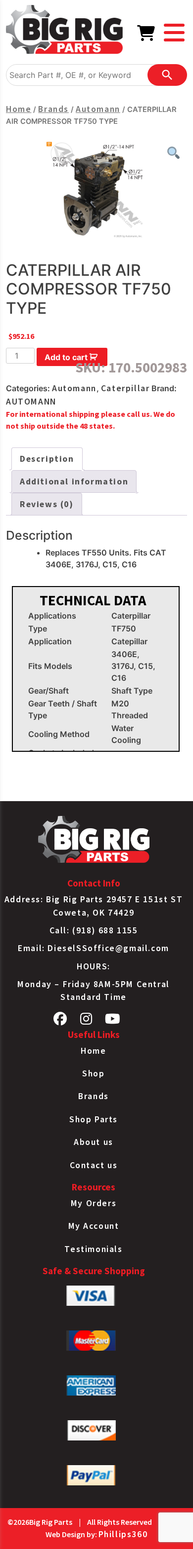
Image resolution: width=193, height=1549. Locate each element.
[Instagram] (86, 1021)
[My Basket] (146, 36)
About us (93, 1142)
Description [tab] (47, 458)
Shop (93, 1073)
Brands (53, 109)
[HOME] (64, 31)
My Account (93, 1225)
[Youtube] (113, 1021)
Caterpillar (125, 388)
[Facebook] (60, 1021)
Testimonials (93, 1249)
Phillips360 (123, 1534)
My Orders (93, 1203)
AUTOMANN (31, 401)
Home (18, 109)
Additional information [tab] (74, 481)
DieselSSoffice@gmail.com (108, 948)
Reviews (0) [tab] (47, 504)
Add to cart (66, 357)
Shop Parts (93, 1119)
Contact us (94, 1165)
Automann (98, 109)
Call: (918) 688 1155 (93, 930)
